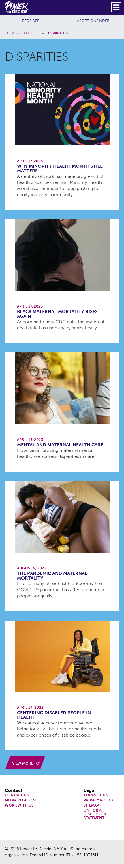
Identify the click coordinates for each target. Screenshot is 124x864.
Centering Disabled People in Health (54, 715)
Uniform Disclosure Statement (95, 814)
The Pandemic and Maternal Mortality (52, 576)
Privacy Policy (99, 800)
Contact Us (17, 795)
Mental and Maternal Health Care (60, 444)
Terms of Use (97, 795)
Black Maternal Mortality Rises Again (57, 314)
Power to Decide (22, 33)
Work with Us (19, 806)
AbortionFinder (93, 21)
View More (23, 763)
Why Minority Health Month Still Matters (60, 168)
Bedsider (31, 21)
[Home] (17, 7)
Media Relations (21, 800)
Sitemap (91, 806)
